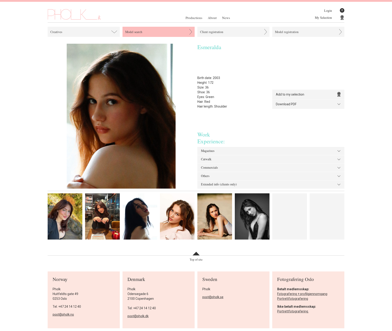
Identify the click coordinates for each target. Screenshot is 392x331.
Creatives (56, 32)
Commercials (209, 168)
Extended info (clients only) (219, 184)
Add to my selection (290, 94)
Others (205, 176)
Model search (133, 32)
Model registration (287, 32)
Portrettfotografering (292, 298)
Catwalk (206, 159)
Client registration (211, 32)
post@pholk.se (212, 297)
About (212, 17)
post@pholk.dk (138, 316)
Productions (194, 17)
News (226, 17)
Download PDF (286, 104)
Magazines (207, 151)
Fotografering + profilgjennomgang (302, 294)
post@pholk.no (63, 314)
